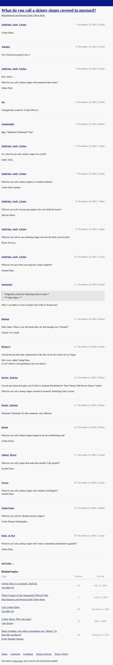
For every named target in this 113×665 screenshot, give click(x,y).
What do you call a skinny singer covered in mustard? (48, 10)
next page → (7, 563)
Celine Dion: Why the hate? (16, 619)
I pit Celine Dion (10, 607)
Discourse (18, 661)
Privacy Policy (61, 654)
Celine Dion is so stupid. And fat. (19, 583)
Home (4, 654)
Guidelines (28, 654)
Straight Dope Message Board (15, 3)
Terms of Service (44, 654)
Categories (15, 654)
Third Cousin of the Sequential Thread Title (24, 595)
